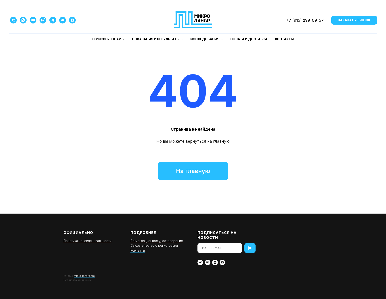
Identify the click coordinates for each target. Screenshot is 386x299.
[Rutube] (43, 20)
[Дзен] (72, 20)
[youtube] (222, 262)
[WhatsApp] (23, 20)
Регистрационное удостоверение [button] (156, 241)
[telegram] (200, 262)
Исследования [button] (205, 39)
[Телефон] (13, 20)
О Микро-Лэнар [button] (107, 39)
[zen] (215, 262)
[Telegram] (52, 20)
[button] (354, 20)
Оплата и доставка (248, 39)
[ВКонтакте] (62, 20)
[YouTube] (33, 20)
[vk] (207, 262)
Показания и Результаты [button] (156, 39)
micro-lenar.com (84, 276)
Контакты (284, 39)
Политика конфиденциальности (87, 241)
